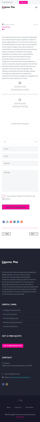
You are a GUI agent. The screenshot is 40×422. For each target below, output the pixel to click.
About (9, 407)
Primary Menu (36, 7)
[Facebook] (4, 222)
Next (33, 234)
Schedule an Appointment (12, 310)
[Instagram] (21, 400)
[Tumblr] (14, 222)
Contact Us (18, 407)
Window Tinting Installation (12, 322)
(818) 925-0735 (8, 2)
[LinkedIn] (18, 222)
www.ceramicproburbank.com (20, 377)
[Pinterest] (11, 222)
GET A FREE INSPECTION (13, 346)
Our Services (29, 407)
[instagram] (7, 385)
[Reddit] (21, 222)
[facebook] (3, 385)
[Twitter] (7, 222)
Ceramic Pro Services (10, 314)
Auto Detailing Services (11, 318)
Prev (7, 234)
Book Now (23, 2)
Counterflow (20, 417)
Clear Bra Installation (10, 326)
